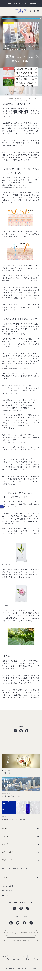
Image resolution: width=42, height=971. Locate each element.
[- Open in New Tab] (14, 907)
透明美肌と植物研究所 (19, 91)
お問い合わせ (7, 891)
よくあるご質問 (7, 886)
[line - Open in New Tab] (21, 111)
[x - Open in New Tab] (15, 111)
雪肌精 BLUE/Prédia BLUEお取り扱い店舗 (21, 933)
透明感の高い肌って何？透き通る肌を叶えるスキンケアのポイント (21, 99)
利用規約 (5, 956)
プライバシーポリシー (18, 956)
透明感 (7, 95)
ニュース (5, 895)
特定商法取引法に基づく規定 (11, 959)
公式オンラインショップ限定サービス (15, 869)
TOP (6, 91)
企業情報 (27, 959)
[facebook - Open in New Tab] (26, 111)
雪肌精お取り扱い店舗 (21, 940)
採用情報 (36, 959)
